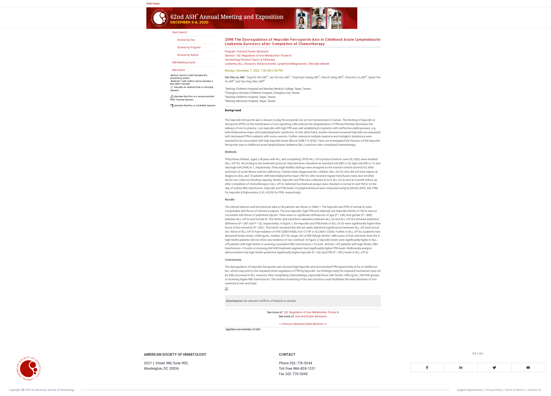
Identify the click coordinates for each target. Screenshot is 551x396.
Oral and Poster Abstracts (311, 316)
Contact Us (534, 389)
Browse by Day (186, 39)
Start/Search (179, 32)
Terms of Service (515, 389)
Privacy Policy (494, 389)
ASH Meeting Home (183, 62)
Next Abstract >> (316, 324)
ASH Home (153, 3)
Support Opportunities (470, 389)
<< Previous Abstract (291, 324)
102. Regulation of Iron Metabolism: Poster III (311, 312)
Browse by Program (189, 47)
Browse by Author (188, 54)
